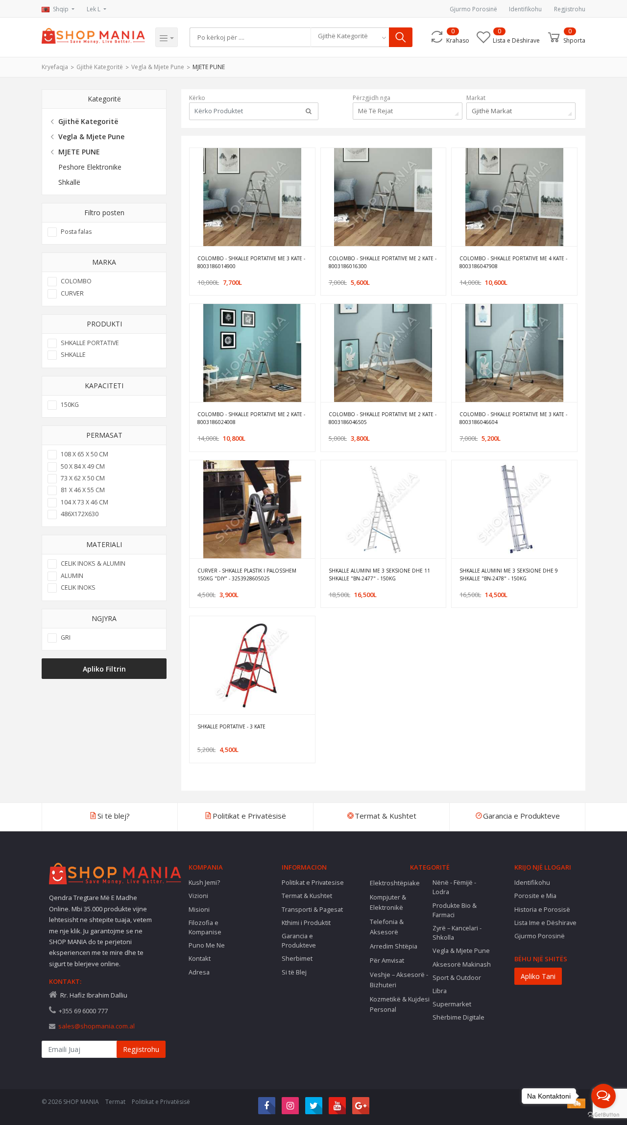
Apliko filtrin (104, 669)
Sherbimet (297, 958)
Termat (115, 1102)
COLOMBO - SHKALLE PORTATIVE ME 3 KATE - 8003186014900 (251, 262)
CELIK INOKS (78, 587)
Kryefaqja (55, 67)
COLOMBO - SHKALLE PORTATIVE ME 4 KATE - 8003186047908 (513, 262)
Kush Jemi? (204, 882)
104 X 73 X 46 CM (84, 502)
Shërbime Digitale (458, 1017)
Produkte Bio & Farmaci (455, 910)
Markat (475, 98)
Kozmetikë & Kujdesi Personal (400, 1004)
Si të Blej (294, 972)
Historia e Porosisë (542, 909)
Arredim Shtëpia (393, 946)
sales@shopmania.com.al (96, 1026)
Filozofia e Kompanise (205, 927)
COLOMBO (76, 281)
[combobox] (350, 37)
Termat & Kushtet (307, 895)
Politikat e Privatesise (313, 882)
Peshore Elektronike (89, 167)
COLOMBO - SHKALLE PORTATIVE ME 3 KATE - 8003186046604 (513, 418)
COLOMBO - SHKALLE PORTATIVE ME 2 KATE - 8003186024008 (251, 418)
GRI (66, 637)
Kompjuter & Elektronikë (388, 902)
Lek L (94, 9)
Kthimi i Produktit (306, 922)
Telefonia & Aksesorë (387, 926)
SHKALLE (73, 354)
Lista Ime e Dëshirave (545, 922)
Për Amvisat (387, 960)
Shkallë (69, 182)
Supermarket (452, 1004)
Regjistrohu (569, 9)
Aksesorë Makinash (462, 964)
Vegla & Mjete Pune (157, 67)
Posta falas (76, 231)
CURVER (72, 293)
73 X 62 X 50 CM (83, 478)
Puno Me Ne (207, 945)
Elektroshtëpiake (395, 882)
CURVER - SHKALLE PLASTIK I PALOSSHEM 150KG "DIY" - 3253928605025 (246, 574)
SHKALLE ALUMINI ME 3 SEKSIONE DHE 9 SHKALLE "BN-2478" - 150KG (508, 574)
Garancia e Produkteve (299, 940)
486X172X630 (79, 514)
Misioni (199, 909)
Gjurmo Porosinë (473, 9)
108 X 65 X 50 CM (84, 454)
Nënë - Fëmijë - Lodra (454, 887)
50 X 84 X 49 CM (83, 466)
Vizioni (198, 895)
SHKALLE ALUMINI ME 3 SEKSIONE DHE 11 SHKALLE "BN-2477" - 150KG (379, 574)
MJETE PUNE (209, 67)
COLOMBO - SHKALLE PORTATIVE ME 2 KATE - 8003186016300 (382, 262)
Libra (440, 990)
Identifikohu (525, 9)
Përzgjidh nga (371, 98)
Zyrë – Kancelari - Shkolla (457, 933)
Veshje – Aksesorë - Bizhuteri (399, 979)
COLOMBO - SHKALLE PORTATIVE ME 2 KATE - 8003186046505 (382, 418)
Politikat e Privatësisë (161, 1102)
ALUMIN (72, 576)
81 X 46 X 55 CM (83, 490)
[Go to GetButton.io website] (603, 1115)
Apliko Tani (538, 976)
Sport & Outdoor (457, 977)
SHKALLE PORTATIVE (90, 343)
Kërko (197, 98)
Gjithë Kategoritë (99, 67)
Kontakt (200, 958)
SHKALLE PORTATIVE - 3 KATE (231, 726)
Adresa (199, 972)
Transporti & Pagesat (312, 909)
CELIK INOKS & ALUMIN (93, 563)
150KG (70, 404)
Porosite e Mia (535, 895)
